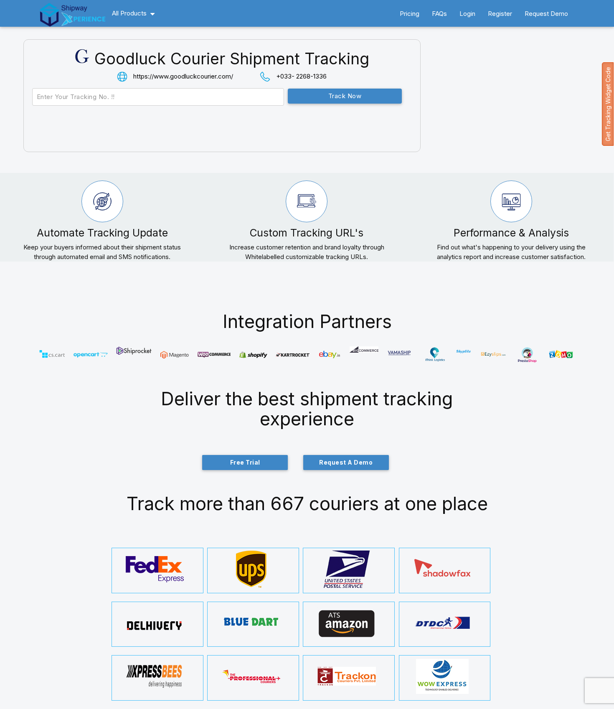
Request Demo (546, 14)
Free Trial (245, 462)
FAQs (439, 14)
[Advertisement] (518, 106)
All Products (129, 13)
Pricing (409, 14)
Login (467, 14)
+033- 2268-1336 (301, 76)
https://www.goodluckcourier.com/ (183, 76)
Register (500, 14)
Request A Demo (346, 462)
